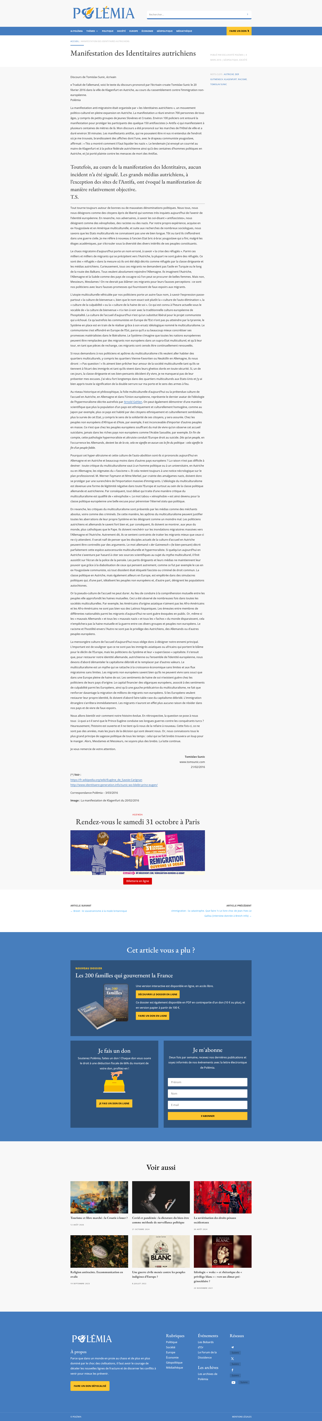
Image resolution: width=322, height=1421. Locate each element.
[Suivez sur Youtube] (233, 1382)
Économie (147, 31)
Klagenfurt (230, 79)
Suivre (235, 1352)
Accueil (74, 41)
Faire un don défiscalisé (90, 1386)
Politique (107, 31)
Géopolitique (165, 31)
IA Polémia (76, 31)
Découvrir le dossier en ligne (157, 994)
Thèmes (90, 31)
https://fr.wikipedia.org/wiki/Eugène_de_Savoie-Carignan (106, 780)
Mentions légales (242, 1416)
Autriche (229, 74)
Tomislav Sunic (218, 84)
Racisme (242, 79)
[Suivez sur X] (232, 1358)
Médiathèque (184, 31)
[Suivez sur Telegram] (232, 1347)
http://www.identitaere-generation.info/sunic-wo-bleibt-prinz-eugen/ (114, 785)
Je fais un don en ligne (114, 1103)
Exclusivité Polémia (233, 54)
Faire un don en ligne (152, 1015)
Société (121, 31)
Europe (133, 31)
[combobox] (199, 14)
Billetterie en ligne (137, 881)
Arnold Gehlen (133, 402)
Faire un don (238, 30)
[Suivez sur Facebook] (232, 1370)
